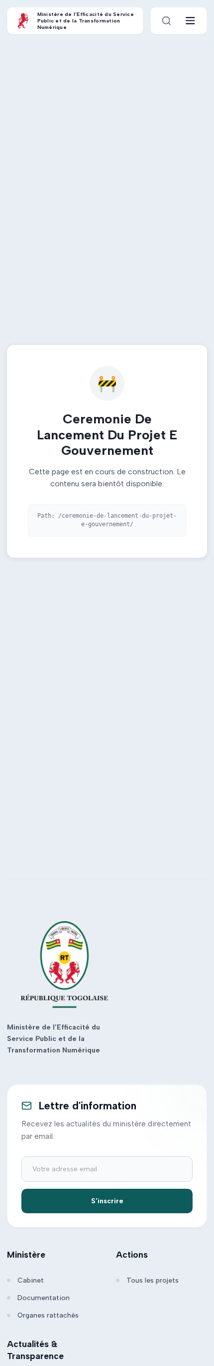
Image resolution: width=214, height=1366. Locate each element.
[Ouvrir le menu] (190, 20)
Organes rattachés (48, 1315)
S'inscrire (107, 1201)
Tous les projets (152, 1280)
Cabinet (30, 1280)
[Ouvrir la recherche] (166, 20)
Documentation (43, 1298)
